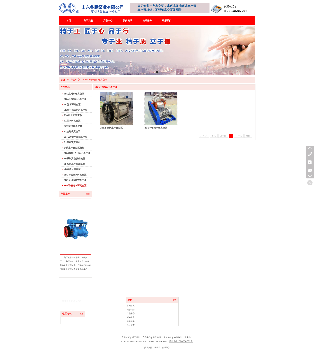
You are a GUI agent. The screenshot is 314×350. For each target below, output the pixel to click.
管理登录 (166, 347)
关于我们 (131, 309)
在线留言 (131, 325)
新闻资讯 (131, 317)
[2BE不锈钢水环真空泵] (116, 108)
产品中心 (75, 79)
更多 (82, 314)
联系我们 (188, 337)
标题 (130, 300)
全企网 (157, 347)
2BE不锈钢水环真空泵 (96, 79)
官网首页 (131, 305)
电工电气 (66, 313)
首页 (63, 79)
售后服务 (131, 321)
